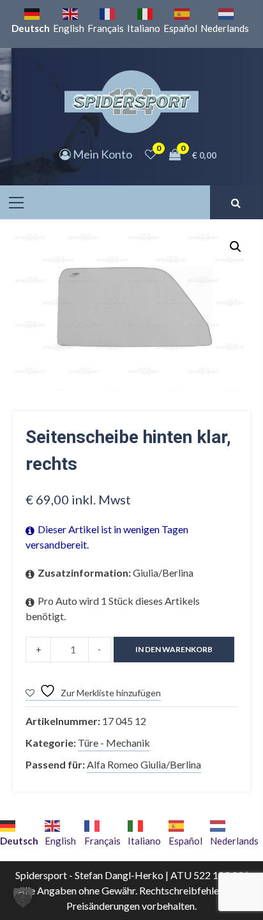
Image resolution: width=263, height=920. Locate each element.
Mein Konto (101, 154)
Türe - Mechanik (114, 743)
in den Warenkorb (174, 649)
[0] (150, 154)
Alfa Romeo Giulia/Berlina (144, 764)
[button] (235, 246)
